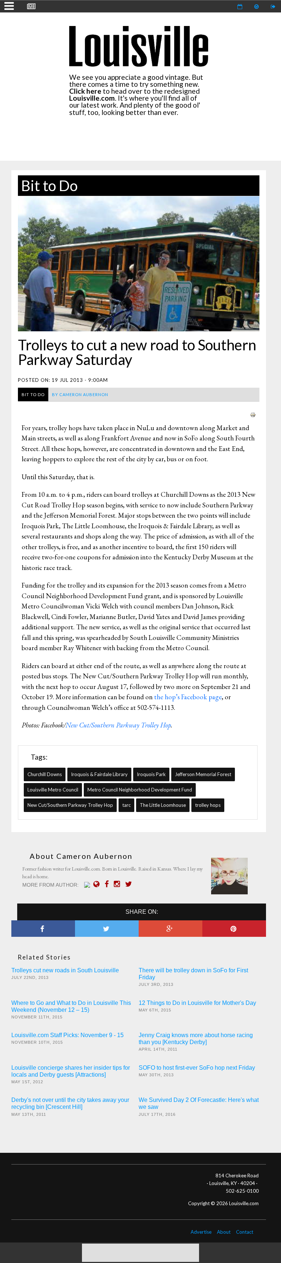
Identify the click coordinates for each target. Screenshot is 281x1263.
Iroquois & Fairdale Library (99, 774)
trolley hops (208, 805)
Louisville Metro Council (52, 790)
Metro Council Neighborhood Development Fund (139, 790)
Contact (244, 1232)
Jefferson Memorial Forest (203, 774)
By (80, 394)
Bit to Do (49, 185)
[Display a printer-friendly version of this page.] (253, 413)
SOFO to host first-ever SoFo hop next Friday (197, 1068)
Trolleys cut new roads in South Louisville (65, 970)
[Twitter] (130, 884)
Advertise (201, 1232)
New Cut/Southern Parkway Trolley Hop (118, 725)
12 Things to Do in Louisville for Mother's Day (197, 1003)
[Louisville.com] (88, 885)
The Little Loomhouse (163, 805)
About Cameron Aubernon (81, 856)
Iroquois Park (151, 774)
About (224, 1232)
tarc (126, 805)
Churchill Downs (44, 774)
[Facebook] (108, 884)
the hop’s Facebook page (188, 696)
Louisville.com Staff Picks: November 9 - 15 (67, 1035)
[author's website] (98, 884)
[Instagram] (119, 884)
